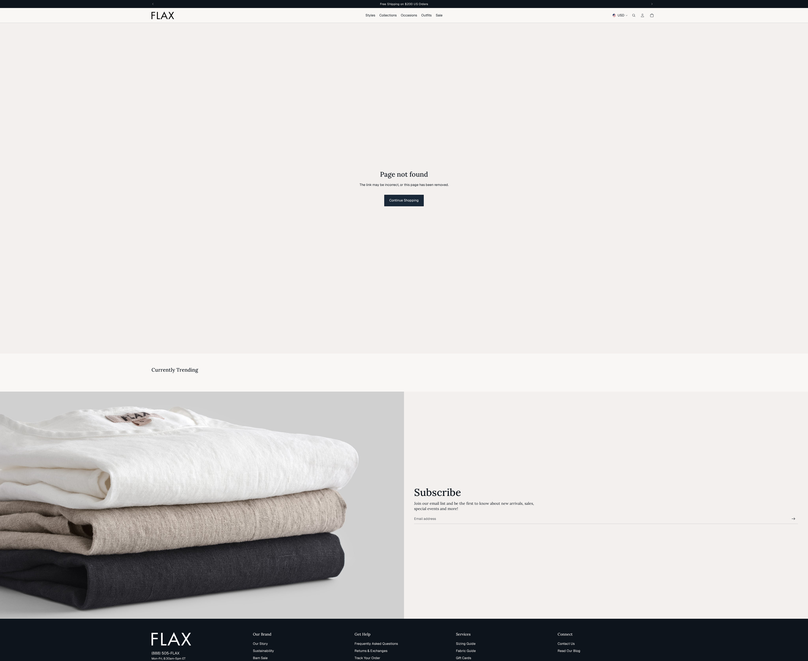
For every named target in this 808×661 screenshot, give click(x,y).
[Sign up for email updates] (793, 518)
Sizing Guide (466, 643)
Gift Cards (463, 658)
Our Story (260, 643)
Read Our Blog (569, 651)
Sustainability (263, 651)
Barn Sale (260, 658)
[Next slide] (651, 378)
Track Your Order (367, 658)
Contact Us (566, 643)
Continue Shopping (404, 200)
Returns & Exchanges (371, 651)
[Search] (633, 15)
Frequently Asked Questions (376, 643)
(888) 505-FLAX (165, 653)
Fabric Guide (466, 651)
